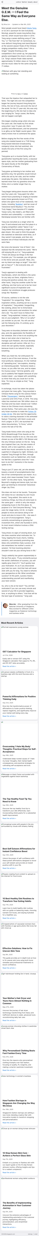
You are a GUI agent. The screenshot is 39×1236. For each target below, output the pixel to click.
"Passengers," (12, 396)
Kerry (19, 94)
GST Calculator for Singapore (17, 651)
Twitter (25, 94)
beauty (30, 2)
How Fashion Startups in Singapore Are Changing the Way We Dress (19, 1103)
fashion (24, 2)
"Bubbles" (19, 204)
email (35, 1234)
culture (18, 2)
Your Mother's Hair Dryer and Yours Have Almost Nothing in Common (17, 1001)
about (35, 2)
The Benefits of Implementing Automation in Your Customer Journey (17, 1205)
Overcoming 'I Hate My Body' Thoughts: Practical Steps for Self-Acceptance (19, 749)
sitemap (30, 1234)
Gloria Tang (31, 28)
